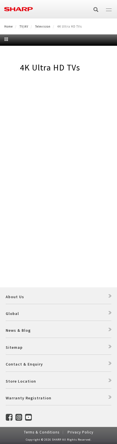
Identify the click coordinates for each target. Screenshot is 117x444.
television (43, 26)
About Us (15, 296)
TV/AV (24, 26)
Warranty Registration (28, 398)
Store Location (21, 381)
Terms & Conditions (41, 432)
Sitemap (14, 347)
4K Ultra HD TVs (50, 67)
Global (12, 313)
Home (8, 26)
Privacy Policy (80, 432)
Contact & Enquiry (24, 364)
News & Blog (18, 330)
